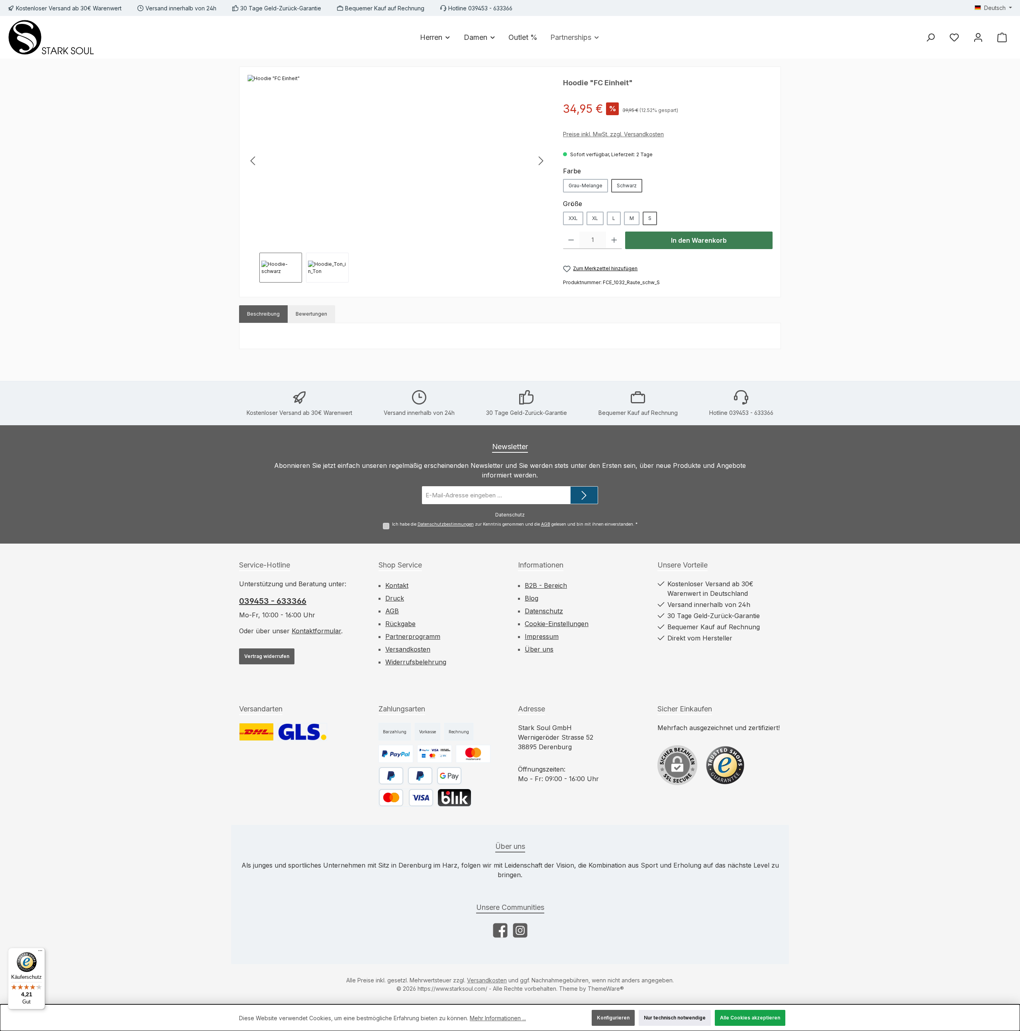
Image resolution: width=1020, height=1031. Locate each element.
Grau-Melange (585, 186)
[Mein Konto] (978, 37)
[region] (397, 179)
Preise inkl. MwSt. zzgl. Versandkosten (613, 134)
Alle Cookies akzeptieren (750, 1018)
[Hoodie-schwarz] (397, 160)
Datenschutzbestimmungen (446, 524)
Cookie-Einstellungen (556, 624)
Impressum (542, 636)
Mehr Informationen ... (498, 1018)
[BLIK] (454, 798)
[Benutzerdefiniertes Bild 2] (302, 732)
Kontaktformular (316, 631)
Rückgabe (400, 624)
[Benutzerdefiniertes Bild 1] (256, 732)
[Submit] (584, 495)
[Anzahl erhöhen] (614, 240)
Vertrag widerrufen (266, 656)
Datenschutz (544, 611)
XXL (573, 218)
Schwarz (627, 186)
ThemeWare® (606, 988)
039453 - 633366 (272, 601)
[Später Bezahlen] (391, 776)
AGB (545, 524)
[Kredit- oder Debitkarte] (406, 798)
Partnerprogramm (412, 636)
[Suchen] (930, 37)
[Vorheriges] (253, 161)
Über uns (539, 649)
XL (595, 218)
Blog (531, 598)
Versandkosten (407, 649)
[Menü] (40, 952)
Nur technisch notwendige (675, 1018)
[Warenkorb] (1002, 37)
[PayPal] (420, 776)
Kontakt (396, 585)
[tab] (263, 314)
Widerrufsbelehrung (415, 662)
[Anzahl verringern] (571, 240)
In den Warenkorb (699, 240)
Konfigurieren (613, 1018)
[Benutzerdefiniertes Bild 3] (473, 754)
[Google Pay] (449, 776)
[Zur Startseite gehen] (52, 37)
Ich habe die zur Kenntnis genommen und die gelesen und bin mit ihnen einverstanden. (515, 524)
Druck (394, 598)
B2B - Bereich (546, 585)
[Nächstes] (541, 161)
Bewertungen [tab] (311, 314)
